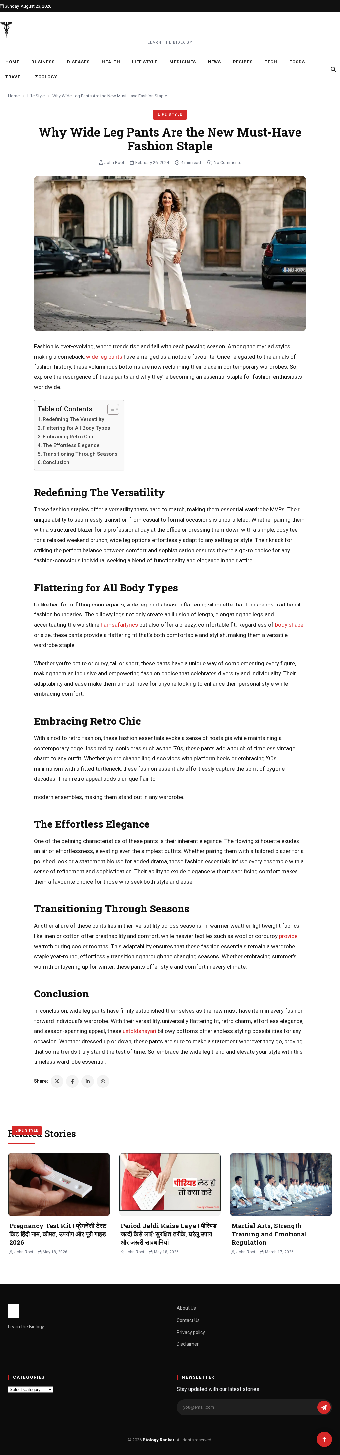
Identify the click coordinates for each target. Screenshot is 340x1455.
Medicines (182, 61)
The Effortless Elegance (71, 445)
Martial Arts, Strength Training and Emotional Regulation (269, 1233)
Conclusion (56, 462)
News (214, 61)
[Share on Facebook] (72, 1081)
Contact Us (188, 1320)
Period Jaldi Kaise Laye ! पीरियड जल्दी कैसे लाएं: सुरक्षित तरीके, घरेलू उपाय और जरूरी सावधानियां (169, 1233)
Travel (14, 76)
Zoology (46, 76)
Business (43, 61)
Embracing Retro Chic (69, 437)
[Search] (333, 69)
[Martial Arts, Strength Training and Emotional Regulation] (281, 1185)
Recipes (243, 61)
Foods (297, 61)
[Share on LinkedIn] (87, 1081)
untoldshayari (139, 1031)
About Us (186, 1308)
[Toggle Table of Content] (109, 409)
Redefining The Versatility (73, 419)
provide (288, 936)
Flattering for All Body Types (76, 428)
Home (12, 61)
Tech (271, 61)
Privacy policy (191, 1332)
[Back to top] (324, 1439)
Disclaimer (188, 1344)
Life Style (144, 61)
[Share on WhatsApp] (103, 1081)
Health (111, 61)
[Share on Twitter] (57, 1081)
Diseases (78, 61)
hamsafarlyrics (119, 624)
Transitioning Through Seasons (80, 454)
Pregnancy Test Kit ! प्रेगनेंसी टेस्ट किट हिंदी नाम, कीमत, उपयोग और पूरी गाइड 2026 (57, 1233)
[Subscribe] (324, 1407)
